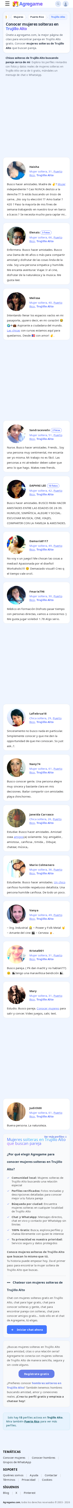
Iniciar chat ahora (27, 1329)
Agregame (30, 4)
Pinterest (29, 1493)
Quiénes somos (13, 1475)
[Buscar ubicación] (58, 3)
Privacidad (29, 1479)
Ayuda (34, 1475)
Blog (6, 1493)
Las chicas (13, 330)
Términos (9, 1479)
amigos (19, 837)
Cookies (47, 1479)
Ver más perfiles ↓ (55, 1136)
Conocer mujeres (48, 1008)
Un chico (59, 882)
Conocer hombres (43, 1457)
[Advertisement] (36, 117)
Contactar (51, 1475)
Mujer (62, 184)
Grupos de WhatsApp (17, 1462)
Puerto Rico (32, 1421)
